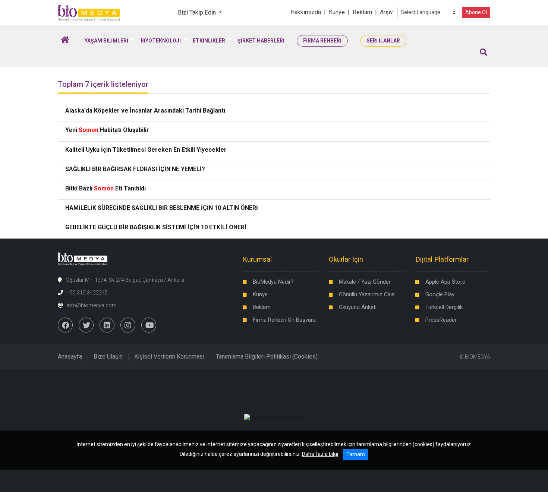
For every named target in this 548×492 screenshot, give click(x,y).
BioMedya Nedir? (273, 281)
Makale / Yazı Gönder (365, 281)
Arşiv (386, 12)
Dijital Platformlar (442, 259)
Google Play (439, 294)
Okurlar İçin (346, 259)
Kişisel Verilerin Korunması (169, 356)
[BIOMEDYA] (89, 12)
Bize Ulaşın (108, 356)
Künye (337, 12)
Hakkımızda (305, 12)
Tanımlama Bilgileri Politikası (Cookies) (267, 356)
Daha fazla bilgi (320, 454)
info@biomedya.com (92, 305)
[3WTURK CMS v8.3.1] (274, 418)
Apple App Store (445, 281)
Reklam (362, 12)
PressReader (441, 319)
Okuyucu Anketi (358, 307)
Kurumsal (257, 259)
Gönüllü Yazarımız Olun (367, 294)
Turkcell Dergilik (444, 307)
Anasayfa (70, 356)
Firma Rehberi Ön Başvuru (284, 319)
